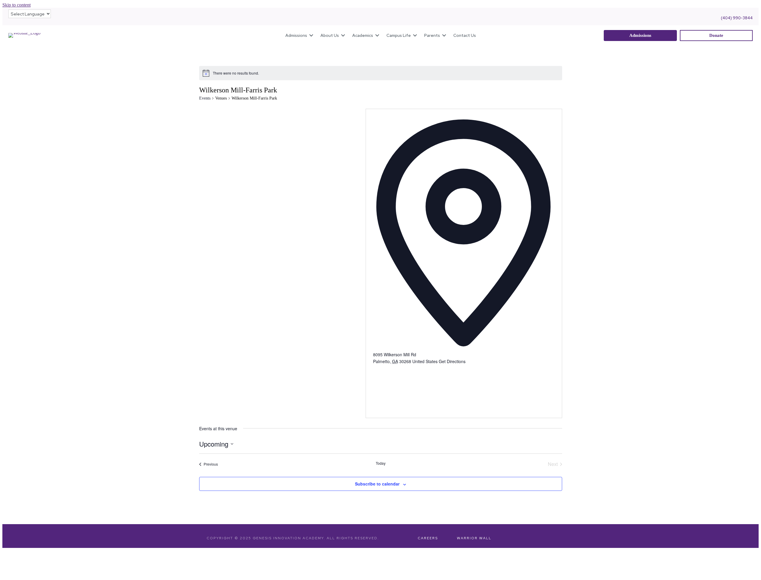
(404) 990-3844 (737, 18)
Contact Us (464, 35)
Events (204, 98)
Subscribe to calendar (377, 484)
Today (381, 463)
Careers (428, 538)
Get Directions (452, 361)
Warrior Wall (474, 538)
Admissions (296, 35)
